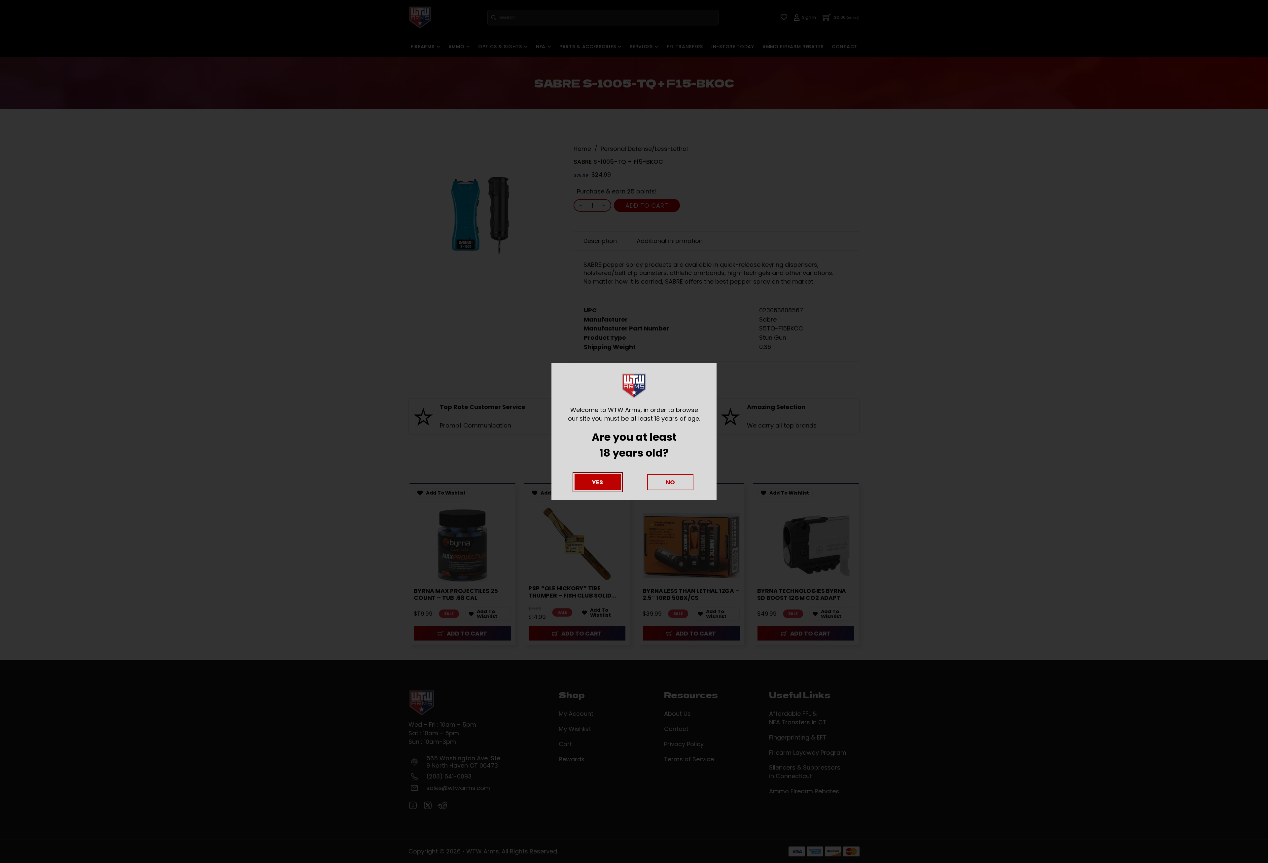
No (670, 482)
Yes (597, 482)
